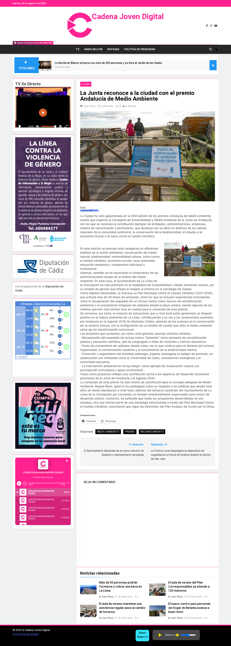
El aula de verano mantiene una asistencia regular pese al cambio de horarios (122, 608)
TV (77, 49)
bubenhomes (89, 210)
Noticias (113, 49)
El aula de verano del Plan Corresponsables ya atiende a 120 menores (189, 586)
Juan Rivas (90, 106)
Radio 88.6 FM (93, 49)
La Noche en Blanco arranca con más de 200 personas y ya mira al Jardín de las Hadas (108, 62)
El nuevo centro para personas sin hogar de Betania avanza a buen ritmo (189, 608)
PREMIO (130, 431)
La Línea (85, 84)
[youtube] (215, 26)
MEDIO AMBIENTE (108, 431)
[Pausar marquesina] (213, 65)
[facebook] (207, 26)
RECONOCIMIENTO (152, 431)
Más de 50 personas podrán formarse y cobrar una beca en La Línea (120, 586)
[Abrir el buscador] (210, 49)
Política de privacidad (25, 634)
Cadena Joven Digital (128, 16)
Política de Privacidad (139, 49)
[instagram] (211, 26)
